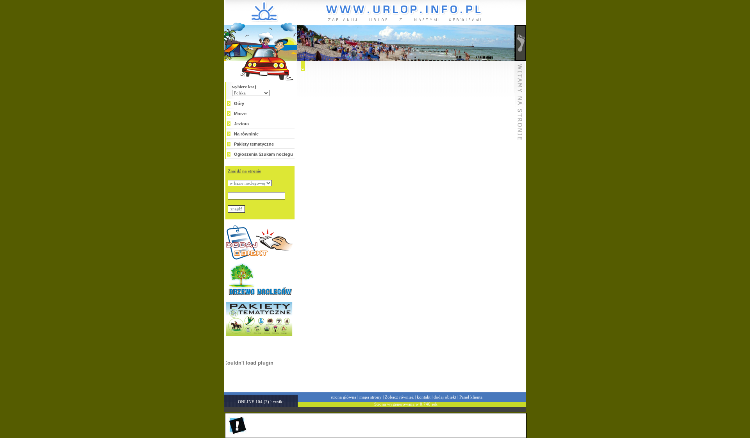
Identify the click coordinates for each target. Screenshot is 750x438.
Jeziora (241, 123)
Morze (240, 113)
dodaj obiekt (445, 397)
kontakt (423, 397)
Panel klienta (470, 397)
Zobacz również (399, 397)
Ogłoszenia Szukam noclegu (263, 154)
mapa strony (370, 397)
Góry (239, 103)
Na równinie (246, 134)
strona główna (343, 397)
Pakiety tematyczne (254, 144)
